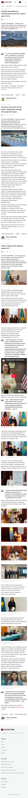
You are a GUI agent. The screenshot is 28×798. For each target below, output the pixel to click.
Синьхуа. (23, 128)
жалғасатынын (19, 707)
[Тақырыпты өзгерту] (21, 2)
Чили (23, 95)
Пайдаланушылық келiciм (7, 761)
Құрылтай (5, 714)
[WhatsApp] (5, 19)
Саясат (3, 744)
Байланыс (3, 784)
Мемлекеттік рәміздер (7, 767)
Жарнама (3, 787)
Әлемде (3, 753)
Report (17, 28)
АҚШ (11, 714)
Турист (18, 95)
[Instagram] (2, 19)
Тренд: (2, 6)
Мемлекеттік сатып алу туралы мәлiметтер (12, 773)
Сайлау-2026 (9, 6)
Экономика (4, 750)
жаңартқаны (20, 226)
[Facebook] (10, 19)
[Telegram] (7, 19)
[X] (13, 19)
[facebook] (10, 733)
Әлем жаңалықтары (7, 95)
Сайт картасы (4, 781)
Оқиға (2, 741)
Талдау (3, 747)
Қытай (17, 233)
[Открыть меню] (25, 2)
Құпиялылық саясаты (6, 764)
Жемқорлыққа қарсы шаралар (9, 770)
